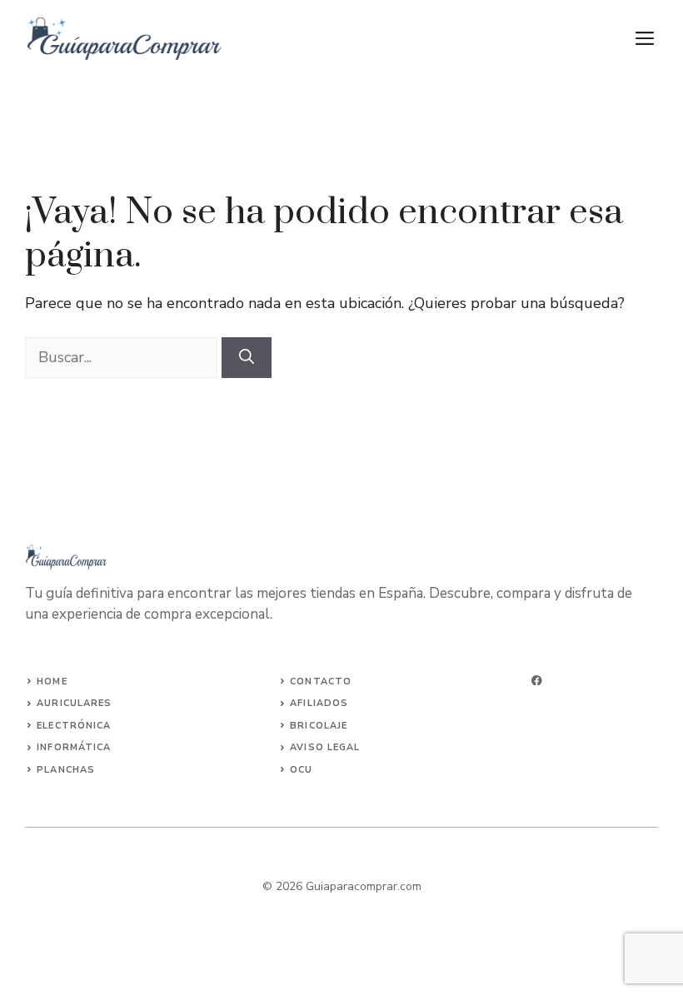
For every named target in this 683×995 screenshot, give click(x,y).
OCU (301, 770)
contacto (320, 681)
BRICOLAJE (318, 725)
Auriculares (74, 703)
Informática (74, 747)
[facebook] (536, 680)
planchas (66, 770)
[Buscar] (247, 357)
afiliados (319, 703)
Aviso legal (325, 747)
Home (52, 681)
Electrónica (74, 725)
